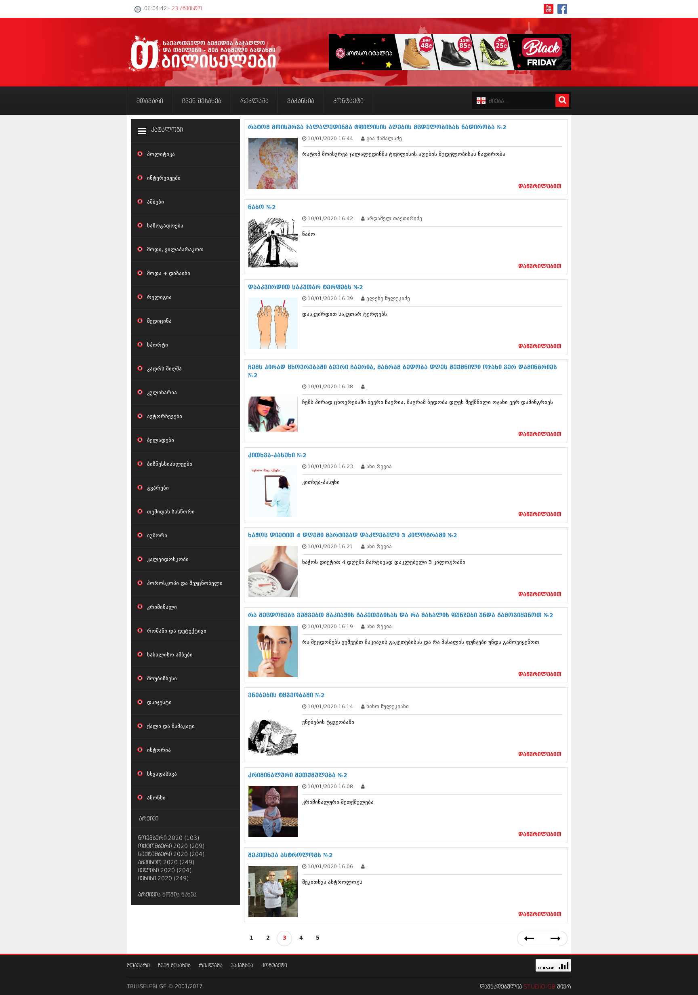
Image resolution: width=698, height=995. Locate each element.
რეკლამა (211, 965)
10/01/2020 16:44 (330, 138)
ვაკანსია (242, 965)
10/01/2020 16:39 (330, 298)
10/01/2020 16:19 (330, 626)
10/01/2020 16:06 (330, 866)
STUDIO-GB (539, 987)
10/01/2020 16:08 (330, 786)
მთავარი (138, 965)
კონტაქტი (274, 965)
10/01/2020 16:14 (330, 706)
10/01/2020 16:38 (330, 386)
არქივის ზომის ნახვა (167, 895)
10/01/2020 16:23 (330, 466)
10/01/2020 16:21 (330, 546)
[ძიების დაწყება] (562, 100)
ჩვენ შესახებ (174, 965)
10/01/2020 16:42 (330, 218)
